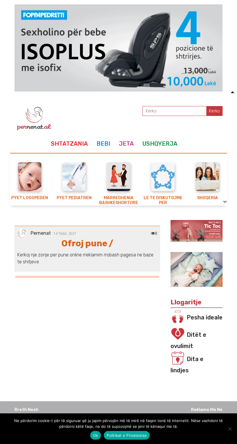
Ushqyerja (159, 143)
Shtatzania (69, 143)
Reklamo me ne (207, 409)
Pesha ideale (205, 317)
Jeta (126, 143)
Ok (95, 435)
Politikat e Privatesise (127, 435)
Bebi (103, 143)
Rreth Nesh (26, 409)
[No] (230, 429)
